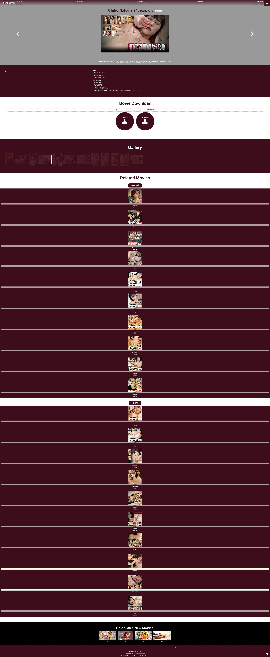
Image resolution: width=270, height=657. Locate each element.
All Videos (19, 4)
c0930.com (128, 653)
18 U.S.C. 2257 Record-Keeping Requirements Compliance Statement (135, 655)
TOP (267, 655)
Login (261, 4)
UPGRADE (150, 110)
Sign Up (255, 4)
